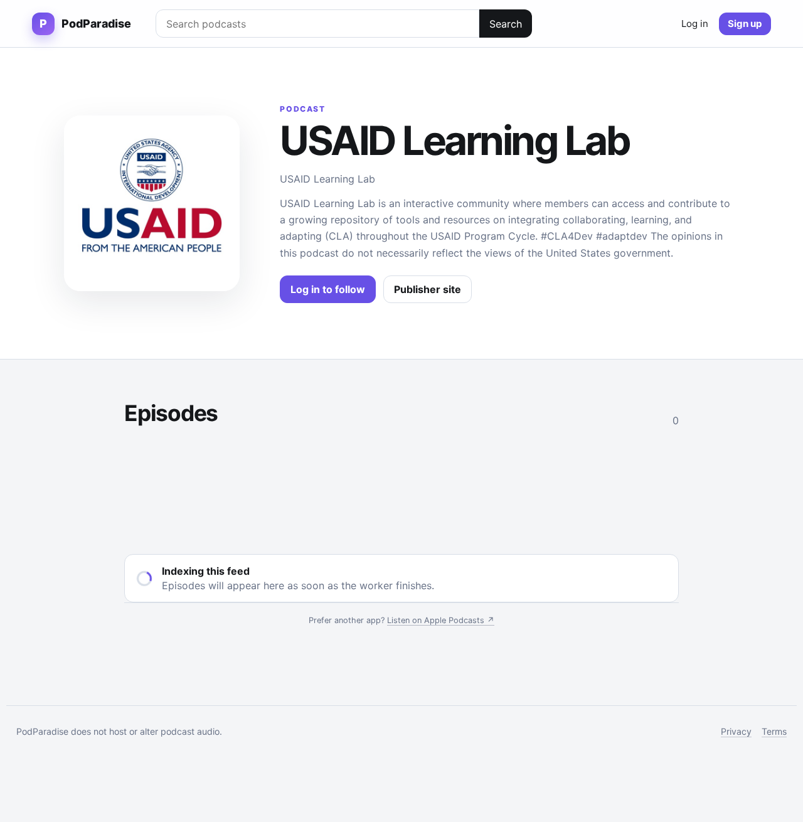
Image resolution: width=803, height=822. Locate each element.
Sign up (745, 23)
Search (505, 24)
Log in (694, 23)
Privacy (736, 731)
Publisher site (427, 289)
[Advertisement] (401, 488)
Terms (774, 731)
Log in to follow (327, 289)
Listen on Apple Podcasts (440, 620)
